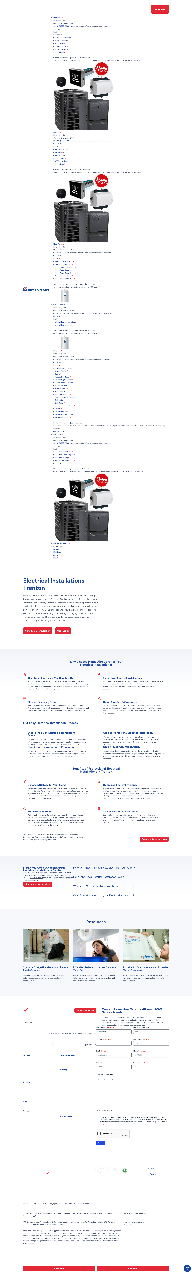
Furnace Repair (61, 41)
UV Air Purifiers (61, 49)
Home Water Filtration (64, 383)
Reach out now (36, 878)
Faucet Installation (62, 377)
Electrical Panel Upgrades (65, 455)
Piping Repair (60, 391)
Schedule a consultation (37, 630)
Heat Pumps (60, 43)
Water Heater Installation (65, 322)
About (55, 555)
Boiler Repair (28, 1062)
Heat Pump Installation (64, 279)
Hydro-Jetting (61, 386)
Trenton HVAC (61, 46)
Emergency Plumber (63, 368)
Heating (56, 17)
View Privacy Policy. (150, 1122)
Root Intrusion (65, 1118)
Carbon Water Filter (63, 371)
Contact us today (76, 837)
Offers (56, 549)
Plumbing (57, 351)
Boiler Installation (30, 1060)
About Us (57, 546)
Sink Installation (61, 400)
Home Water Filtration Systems (72, 1082)
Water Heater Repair (63, 325)
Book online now (85, 1010)
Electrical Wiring (61, 458)
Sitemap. (97, 1204)
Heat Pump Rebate (62, 270)
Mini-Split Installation (63, 276)
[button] (124, 1170)
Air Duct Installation (31, 1057)
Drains (57, 374)
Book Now (160, 9)
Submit (100, 1143)
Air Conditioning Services (33, 1089)
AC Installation (61, 149)
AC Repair (59, 152)
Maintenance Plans (60, 543)
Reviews (26, 1118)
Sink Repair (59, 403)
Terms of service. (123, 1204)
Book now (59, 1268)
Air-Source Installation (64, 261)
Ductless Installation (63, 264)
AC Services (60, 155)
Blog (55, 558)
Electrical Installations (68, 1057)
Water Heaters (59, 305)
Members (57, 552)
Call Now (57, 29)
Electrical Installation (63, 452)
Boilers (57, 35)
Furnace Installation (63, 38)
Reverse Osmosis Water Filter (67, 397)
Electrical (57, 434)
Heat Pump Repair (30, 1072)
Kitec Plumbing (61, 388)
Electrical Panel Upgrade (69, 1060)
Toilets (58, 409)
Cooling (56, 132)
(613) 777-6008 (53, 8)
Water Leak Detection (64, 414)
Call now (132, 1268)
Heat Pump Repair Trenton (65, 273)
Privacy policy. (108, 1204)
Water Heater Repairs (68, 1109)
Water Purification (62, 417)
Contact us (63, 630)
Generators (59, 463)
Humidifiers (59, 52)
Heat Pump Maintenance (65, 267)
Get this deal (58, 431)
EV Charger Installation (64, 460)
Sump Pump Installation (64, 406)
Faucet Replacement (63, 380)
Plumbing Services (62, 394)
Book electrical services (154, 839)
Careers (26, 1108)
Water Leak (64, 1112)
